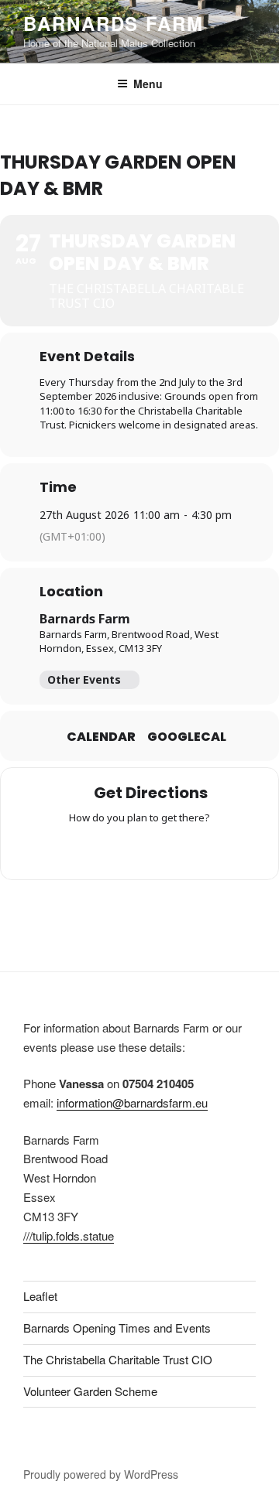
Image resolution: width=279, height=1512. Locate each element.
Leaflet (40, 1296)
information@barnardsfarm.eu (132, 1102)
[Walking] (170, 849)
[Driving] (109, 849)
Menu (148, 83)
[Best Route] (79, 849)
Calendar (101, 737)
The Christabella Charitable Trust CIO (117, 1359)
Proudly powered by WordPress (100, 1474)
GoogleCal (186, 737)
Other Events (84, 679)
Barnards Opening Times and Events (117, 1327)
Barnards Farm (113, 23)
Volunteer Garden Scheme (90, 1391)
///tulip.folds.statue (68, 1235)
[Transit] (139, 849)
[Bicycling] (200, 849)
